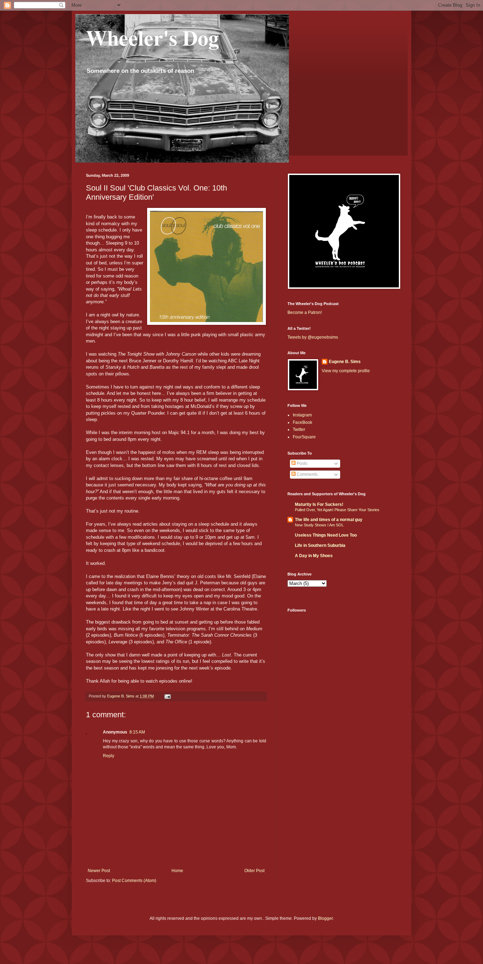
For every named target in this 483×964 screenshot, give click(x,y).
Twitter (299, 429)
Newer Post (99, 870)
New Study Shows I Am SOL (319, 525)
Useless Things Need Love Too (326, 535)
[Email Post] (167, 696)
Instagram (302, 415)
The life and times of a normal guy (328, 519)
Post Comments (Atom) (134, 880)
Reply (108, 755)
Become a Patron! (304, 312)
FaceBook (302, 422)
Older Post (254, 870)
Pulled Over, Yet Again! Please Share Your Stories (337, 510)
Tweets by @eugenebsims (312, 337)
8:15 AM (137, 732)
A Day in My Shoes (314, 555)
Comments (307, 474)
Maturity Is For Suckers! (319, 504)
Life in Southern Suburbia (320, 545)
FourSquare (304, 436)
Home (177, 870)
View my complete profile (346, 370)
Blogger (325, 918)
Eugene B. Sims (345, 361)
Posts (301, 463)
